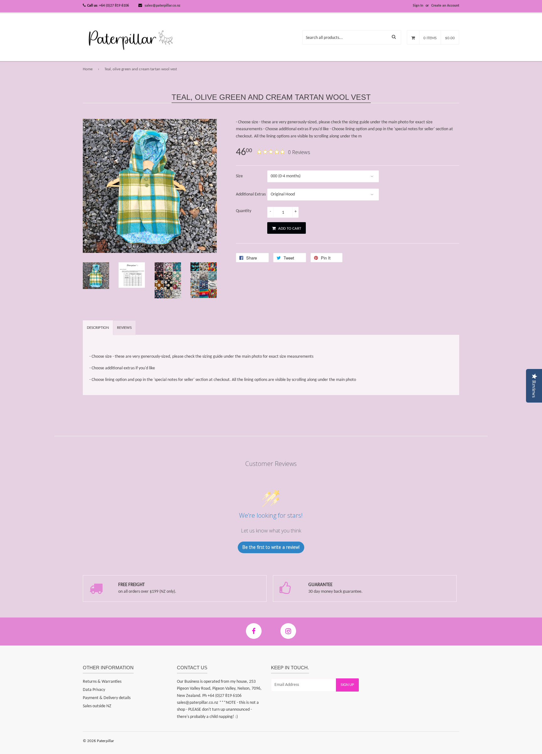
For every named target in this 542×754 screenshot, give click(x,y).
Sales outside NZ (97, 706)
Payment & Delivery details (106, 698)
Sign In (418, 6)
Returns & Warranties (102, 681)
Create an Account (445, 6)
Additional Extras (251, 194)
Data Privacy (94, 689)
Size (239, 176)
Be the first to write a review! (271, 547)
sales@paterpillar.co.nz (162, 6)
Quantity (243, 211)
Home (88, 69)
